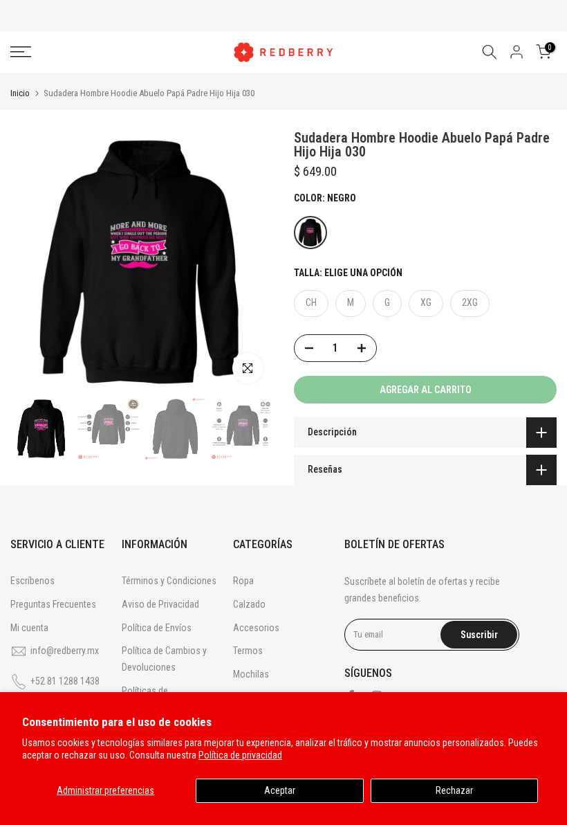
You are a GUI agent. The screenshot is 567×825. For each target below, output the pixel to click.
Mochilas (251, 674)
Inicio (20, 93)
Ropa (243, 580)
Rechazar (454, 790)
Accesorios (256, 627)
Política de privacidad (240, 755)
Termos (248, 650)
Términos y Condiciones (169, 580)
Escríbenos (32, 580)
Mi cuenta (29, 627)
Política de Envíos (157, 627)
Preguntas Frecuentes (53, 604)
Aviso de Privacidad (160, 604)
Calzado (249, 604)
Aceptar (279, 790)
